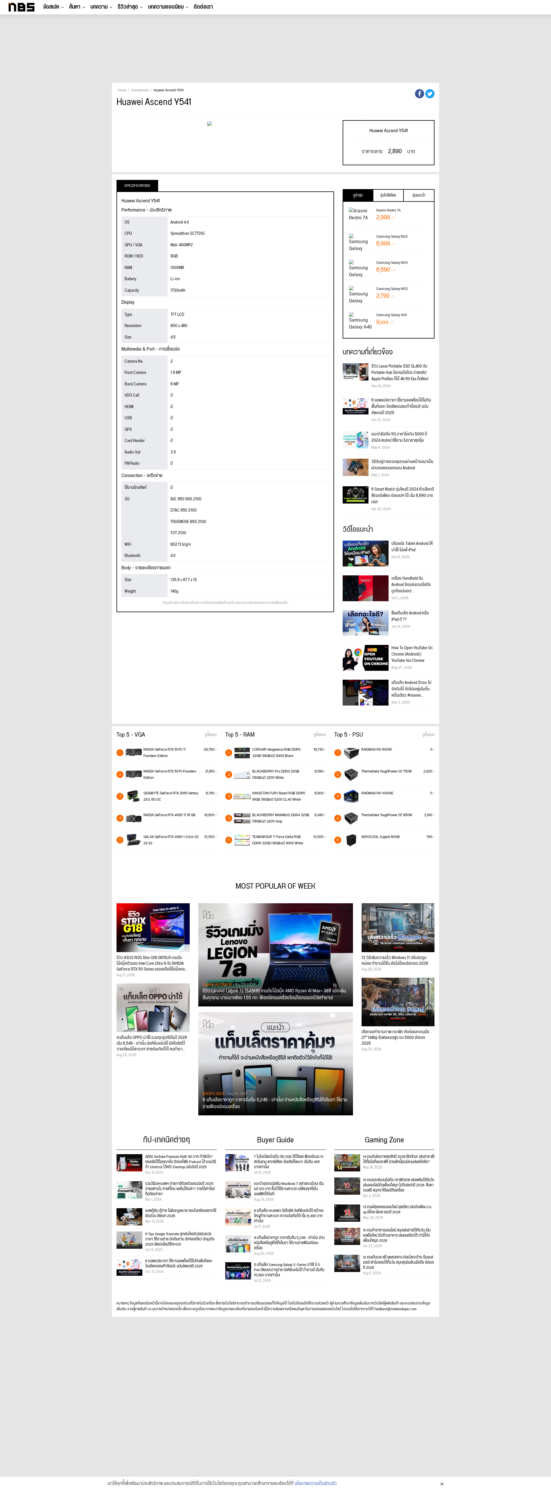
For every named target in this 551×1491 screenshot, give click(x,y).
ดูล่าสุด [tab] (358, 195)
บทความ (99, 6)
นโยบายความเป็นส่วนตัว (315, 1484)
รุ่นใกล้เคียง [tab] (388, 195)
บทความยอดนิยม (166, 6)
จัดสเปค (51, 6)
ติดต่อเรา (203, 6)
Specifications (137, 185)
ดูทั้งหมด (211, 735)
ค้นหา (74, 6)
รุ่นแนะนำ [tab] (418, 195)
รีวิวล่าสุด (128, 6)
